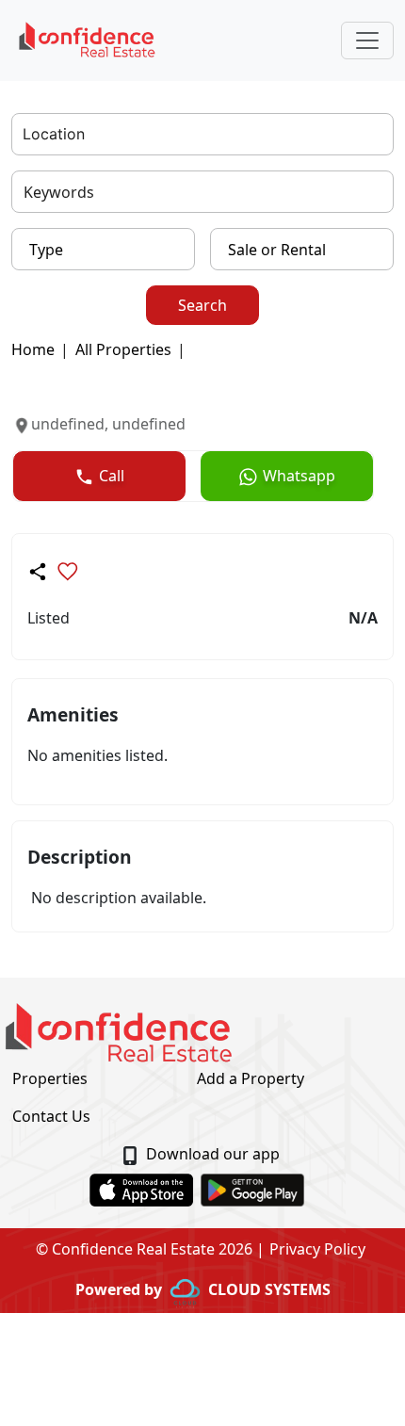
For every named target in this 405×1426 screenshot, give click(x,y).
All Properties (123, 349)
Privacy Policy (317, 1249)
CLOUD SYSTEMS (269, 1289)
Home (33, 349)
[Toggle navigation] (367, 40)
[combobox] (25, 134)
